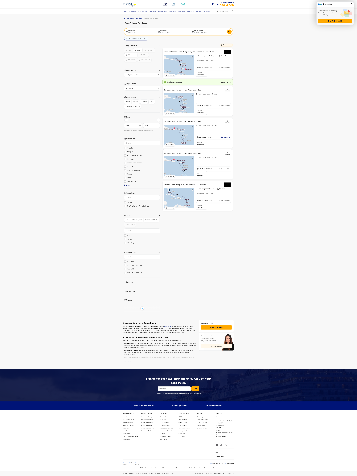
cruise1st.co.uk (230, 473)
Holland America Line (184, 428)
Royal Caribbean (182, 420)
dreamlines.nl (208, 473)
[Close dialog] (351, 4)
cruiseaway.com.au (219, 473)
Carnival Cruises (182, 422)
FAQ (173, 473)
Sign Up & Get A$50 (335, 21)
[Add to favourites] (192, 57)
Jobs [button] (217, 452)
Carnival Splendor (201, 417)
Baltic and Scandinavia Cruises (131, 436)
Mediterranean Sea (128, 422)
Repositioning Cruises (165, 436)
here (199, 393)
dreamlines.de (199, 473)
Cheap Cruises (163, 417)
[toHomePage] (129, 4)
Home (125, 11)
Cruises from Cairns (146, 425)
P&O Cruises (181, 417)
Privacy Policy (165, 473)
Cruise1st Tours (162, 11)
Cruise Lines (172, 11)
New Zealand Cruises (128, 420)
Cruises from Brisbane (147, 420)
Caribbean (139, 18)
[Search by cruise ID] (233, 11)
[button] (142, 46)
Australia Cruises (127, 417)
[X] (221, 445)
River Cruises (163, 439)
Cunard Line (181, 434)
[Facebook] (217, 445)
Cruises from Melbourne (147, 428)
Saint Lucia (167, 326)
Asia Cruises (126, 428)
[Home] (125, 18)
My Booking (207, 11)
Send (195, 389)
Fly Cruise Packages (165, 425)
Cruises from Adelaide (147, 422)
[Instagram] (226, 445)
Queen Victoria (201, 425)
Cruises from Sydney (146, 417)
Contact (125, 473)
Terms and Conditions (154, 473)
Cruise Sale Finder (164, 422)
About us (131, 473)
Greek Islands (126, 439)
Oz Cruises (162, 434)
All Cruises (130, 18)
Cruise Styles (190, 11)
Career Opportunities (141, 473)
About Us (198, 11)
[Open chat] (352, 472)
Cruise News (220, 456)
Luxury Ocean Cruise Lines (167, 431)
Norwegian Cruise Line (184, 431)
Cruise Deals (132, 11)
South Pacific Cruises (128, 425)
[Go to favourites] (213, 4)
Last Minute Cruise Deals (166, 428)
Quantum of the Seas (202, 420)
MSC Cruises (181, 436)
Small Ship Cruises (164, 442)
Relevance (226, 45)
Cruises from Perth (146, 431)
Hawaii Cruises (126, 434)
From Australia (142, 11)
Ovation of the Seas (202, 428)
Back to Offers (217, 327)
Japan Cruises (126, 431)
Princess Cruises (182, 425)
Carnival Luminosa (202, 422)
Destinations (152, 11)
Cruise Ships (181, 11)
